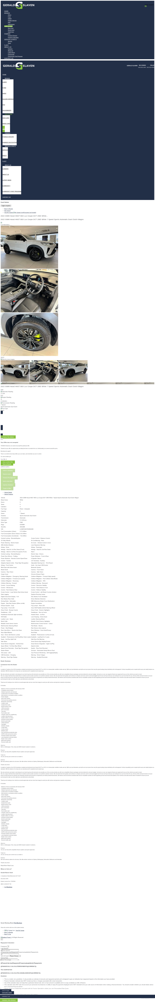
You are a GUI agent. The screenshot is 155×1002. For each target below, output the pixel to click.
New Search (7, 210)
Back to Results (7, 464)
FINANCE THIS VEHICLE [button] (9, 1000)
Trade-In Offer (7, 488)
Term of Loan (4, 956)
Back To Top (7, 934)
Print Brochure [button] (18, 923)
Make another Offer (8, 462)
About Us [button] (7, 47)
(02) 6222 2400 (142, 67)
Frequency (4, 946)
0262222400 (5, 990)
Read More (4, 865)
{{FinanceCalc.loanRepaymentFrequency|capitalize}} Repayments (19, 952)
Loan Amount (4, 948)
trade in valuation (8, 470)
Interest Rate (4, 958)
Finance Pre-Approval (9, 477)
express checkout (8, 485)
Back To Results (8, 208)
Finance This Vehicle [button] (8, 437)
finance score (7, 474)
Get (8, 887)
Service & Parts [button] (10, 39)
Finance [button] (7, 33)
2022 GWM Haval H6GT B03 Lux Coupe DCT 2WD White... (24, 216)
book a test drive (7, 481)
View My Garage (20, 212)
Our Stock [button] (8, 26)
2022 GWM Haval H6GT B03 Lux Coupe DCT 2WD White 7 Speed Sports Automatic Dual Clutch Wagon (42, 219)
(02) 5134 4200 (150, 67)
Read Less (10, 865)
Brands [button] (7, 13)
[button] (77, 976)
